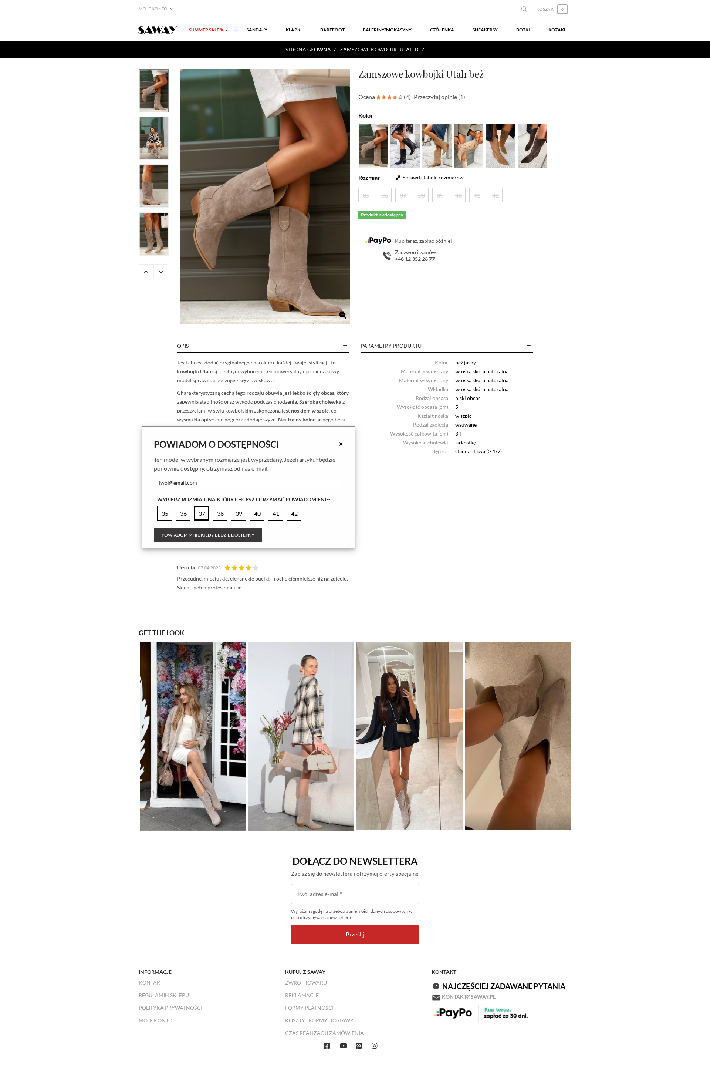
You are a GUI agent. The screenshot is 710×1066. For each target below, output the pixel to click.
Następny (160, 271)
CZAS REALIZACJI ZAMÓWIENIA (324, 1033)
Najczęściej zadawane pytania (503, 986)
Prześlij (355, 934)
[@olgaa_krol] (301, 735)
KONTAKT (151, 982)
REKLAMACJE (302, 995)
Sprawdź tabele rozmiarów (433, 177)
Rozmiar (369, 177)
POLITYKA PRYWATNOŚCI (170, 1008)
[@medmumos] (193, 735)
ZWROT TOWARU (306, 982)
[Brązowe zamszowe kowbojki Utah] (532, 144)
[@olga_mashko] (409, 735)
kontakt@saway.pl (469, 996)
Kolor (365, 115)
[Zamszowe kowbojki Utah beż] (265, 196)
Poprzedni (146, 271)
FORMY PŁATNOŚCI (309, 1008)
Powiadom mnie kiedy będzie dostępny (208, 535)
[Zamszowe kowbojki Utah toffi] (437, 144)
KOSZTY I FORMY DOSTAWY (319, 1020)
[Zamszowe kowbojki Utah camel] (500, 144)
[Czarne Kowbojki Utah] (405, 144)
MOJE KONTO (155, 1020)
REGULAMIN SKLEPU (164, 995)
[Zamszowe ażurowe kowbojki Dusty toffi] (469, 144)
